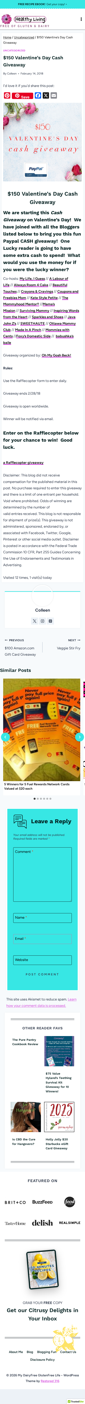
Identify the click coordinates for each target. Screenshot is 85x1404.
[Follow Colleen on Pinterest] (50, 621)
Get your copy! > (42, 4)
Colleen (12, 73)
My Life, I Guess (32, 278)
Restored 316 (50, 1381)
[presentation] (41, 730)
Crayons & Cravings (37, 291)
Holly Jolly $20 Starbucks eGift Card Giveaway (57, 1144)
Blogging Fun (46, 1352)
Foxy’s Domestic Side (33, 336)
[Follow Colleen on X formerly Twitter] (34, 621)
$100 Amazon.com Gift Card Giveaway (20, 647)
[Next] (79, 737)
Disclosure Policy (42, 1360)
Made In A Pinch (28, 330)
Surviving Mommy (34, 310)
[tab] (35, 799)
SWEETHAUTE (32, 323)
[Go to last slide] (5, 737)
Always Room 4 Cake (31, 285)
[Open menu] (81, 19)
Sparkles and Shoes (47, 317)
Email (20, 938)
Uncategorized (14, 50)
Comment (24, 852)
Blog (30, 1352)
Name (21, 918)
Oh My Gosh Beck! (56, 355)
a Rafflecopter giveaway (23, 462)
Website (21, 960)
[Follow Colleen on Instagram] (42, 621)
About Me (16, 1352)
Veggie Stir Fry (68, 644)
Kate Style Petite (44, 298)
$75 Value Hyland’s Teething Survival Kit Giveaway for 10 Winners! (58, 1082)
